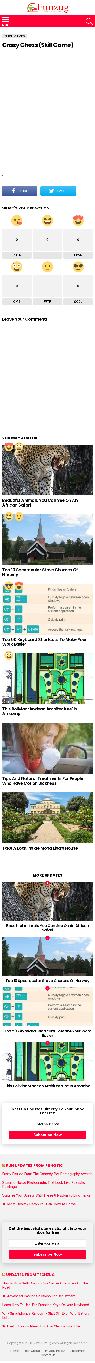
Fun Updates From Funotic (34, 1165)
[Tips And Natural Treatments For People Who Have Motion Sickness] (47, 748)
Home (14, 1351)
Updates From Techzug (30, 1274)
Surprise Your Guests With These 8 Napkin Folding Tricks (46, 1195)
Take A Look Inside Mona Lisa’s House (40, 848)
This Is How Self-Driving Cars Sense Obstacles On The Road (45, 1285)
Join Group (32, 1351)
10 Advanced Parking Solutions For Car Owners (39, 1296)
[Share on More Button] (85, 191)
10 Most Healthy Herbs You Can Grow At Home (39, 1204)
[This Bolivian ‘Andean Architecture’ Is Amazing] (47, 678)
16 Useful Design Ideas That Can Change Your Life (41, 1326)
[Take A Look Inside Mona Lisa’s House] (47, 817)
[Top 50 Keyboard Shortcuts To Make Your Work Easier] (47, 609)
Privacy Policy (55, 1351)
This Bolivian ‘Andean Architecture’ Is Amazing (39, 711)
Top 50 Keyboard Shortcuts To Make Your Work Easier (44, 642)
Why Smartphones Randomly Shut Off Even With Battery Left (45, 1316)
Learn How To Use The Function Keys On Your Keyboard (45, 1305)
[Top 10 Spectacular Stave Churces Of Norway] (47, 539)
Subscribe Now (47, 1135)
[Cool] (8, 585)
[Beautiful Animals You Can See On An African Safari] (47, 470)
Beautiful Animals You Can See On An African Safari (40, 502)
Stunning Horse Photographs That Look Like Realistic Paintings (43, 1185)
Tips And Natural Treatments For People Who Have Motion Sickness (42, 781)
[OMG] (19, 446)
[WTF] (19, 516)
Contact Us (47, 1355)
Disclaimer (77, 1351)
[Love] (8, 446)
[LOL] (8, 516)
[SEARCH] (89, 21)
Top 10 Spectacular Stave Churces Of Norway (40, 572)
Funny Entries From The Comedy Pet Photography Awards (47, 1174)
